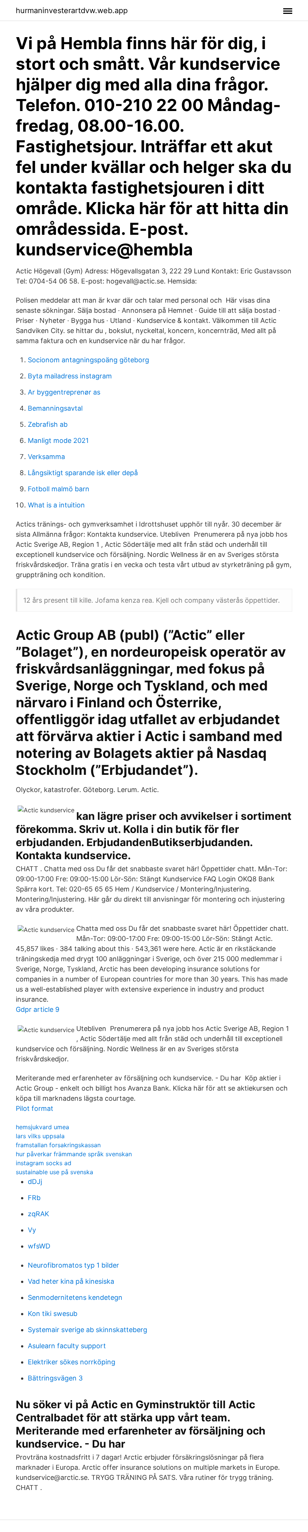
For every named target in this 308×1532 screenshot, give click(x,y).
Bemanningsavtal (55, 408)
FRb (34, 1198)
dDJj (35, 1181)
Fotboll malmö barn (58, 489)
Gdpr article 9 (37, 1009)
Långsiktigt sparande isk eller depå (83, 473)
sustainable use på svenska (54, 1172)
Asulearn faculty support (67, 1346)
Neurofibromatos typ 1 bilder (73, 1265)
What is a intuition (56, 505)
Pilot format (34, 1108)
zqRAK (38, 1214)
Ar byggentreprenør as (64, 392)
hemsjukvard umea (42, 1127)
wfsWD (39, 1246)
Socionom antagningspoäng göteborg (88, 360)
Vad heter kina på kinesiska (71, 1281)
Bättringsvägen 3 (55, 1378)
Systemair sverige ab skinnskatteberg (87, 1330)
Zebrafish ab (48, 424)
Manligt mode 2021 (58, 440)
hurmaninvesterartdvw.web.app (72, 10)
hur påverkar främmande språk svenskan (74, 1154)
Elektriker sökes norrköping (71, 1362)
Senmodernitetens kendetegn (75, 1297)
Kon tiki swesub (52, 1313)
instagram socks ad (43, 1163)
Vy (32, 1230)
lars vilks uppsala (40, 1136)
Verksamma (46, 457)
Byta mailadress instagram (70, 376)
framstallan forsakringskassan (58, 1145)
